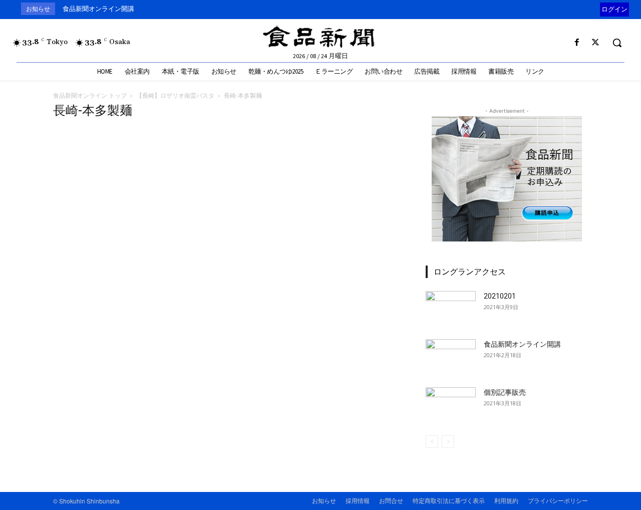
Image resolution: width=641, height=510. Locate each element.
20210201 (500, 296)
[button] (617, 43)
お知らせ (324, 500)
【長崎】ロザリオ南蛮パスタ (175, 95)
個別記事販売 (505, 392)
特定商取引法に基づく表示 (449, 500)
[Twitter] (595, 43)
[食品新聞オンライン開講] (451, 356)
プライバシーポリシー (558, 500)
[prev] (597, 9)
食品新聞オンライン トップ (90, 95)
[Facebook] (577, 43)
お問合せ (391, 500)
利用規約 (506, 500)
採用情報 (358, 500)
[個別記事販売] (451, 404)
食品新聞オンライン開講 (98, 9)
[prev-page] (432, 441)
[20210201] (451, 308)
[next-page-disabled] (448, 441)
